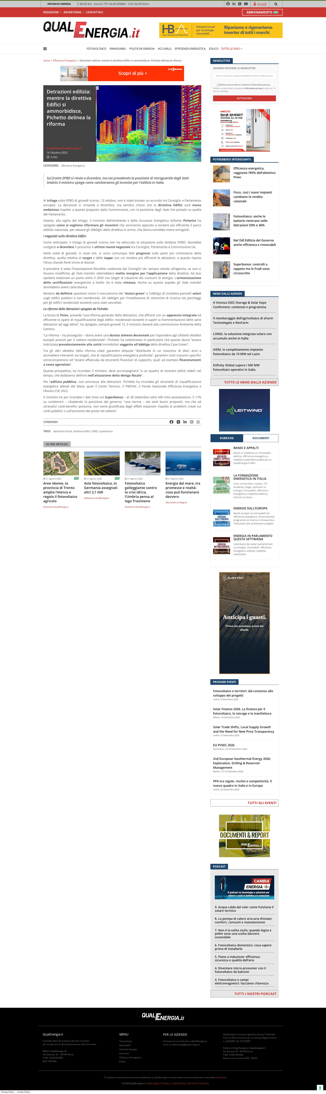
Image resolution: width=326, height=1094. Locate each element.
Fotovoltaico (96, 49)
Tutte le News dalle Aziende (250, 382)
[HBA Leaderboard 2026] (221, 30)
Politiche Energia (142, 49)
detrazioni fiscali (62, 431)
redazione (221, 1077)
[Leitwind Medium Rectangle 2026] (244, 410)
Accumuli (164, 49)
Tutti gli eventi (262, 803)
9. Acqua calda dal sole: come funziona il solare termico (244, 909)
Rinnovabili (118, 49)
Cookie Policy (178, 1083)
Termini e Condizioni (198, 1083)
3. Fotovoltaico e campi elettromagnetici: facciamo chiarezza (241, 981)
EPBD (95, 431)
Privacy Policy (7, 1092)
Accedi (262, 4)
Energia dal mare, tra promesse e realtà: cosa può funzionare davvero (183, 490)
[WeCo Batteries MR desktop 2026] (244, 130)
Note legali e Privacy (158, 1083)
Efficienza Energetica (190, 49)
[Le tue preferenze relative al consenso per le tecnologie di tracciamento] (320, 1088)
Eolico (213, 49)
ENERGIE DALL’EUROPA (250, 508)
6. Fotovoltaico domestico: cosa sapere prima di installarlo (243, 947)
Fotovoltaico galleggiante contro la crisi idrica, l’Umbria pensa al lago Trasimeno (141, 492)
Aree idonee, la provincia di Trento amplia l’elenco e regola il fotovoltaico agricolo (60, 492)
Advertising (73, 12)
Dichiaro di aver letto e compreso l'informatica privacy (244, 84)
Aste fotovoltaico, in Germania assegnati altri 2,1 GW (100, 487)
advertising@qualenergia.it (186, 1044)
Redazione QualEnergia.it (64, 148)
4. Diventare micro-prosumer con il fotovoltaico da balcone (240, 970)
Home (46, 60)
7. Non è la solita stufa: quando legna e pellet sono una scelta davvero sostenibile (243, 933)
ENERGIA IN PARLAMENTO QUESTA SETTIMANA (252, 537)
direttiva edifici (81, 431)
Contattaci (94, 12)
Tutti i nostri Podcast (255, 993)
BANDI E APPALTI (246, 448)
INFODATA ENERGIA (59, 3)
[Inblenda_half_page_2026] (244, 622)
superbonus (106, 431)
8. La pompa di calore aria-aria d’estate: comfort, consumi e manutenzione (243, 920)
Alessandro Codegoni (176, 502)
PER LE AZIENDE (175, 1034)
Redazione (51, 12)
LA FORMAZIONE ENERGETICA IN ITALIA (249, 477)
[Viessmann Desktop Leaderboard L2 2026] (122, 73)
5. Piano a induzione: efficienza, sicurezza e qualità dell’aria (237, 958)
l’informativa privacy (253, 88)
